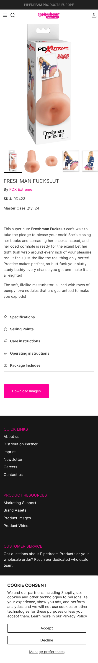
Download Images (26, 391)
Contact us (13, 474)
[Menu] (5, 15)
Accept (47, 628)
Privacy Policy (75, 616)
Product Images (17, 518)
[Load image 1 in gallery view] (49, 84)
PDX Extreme (20, 189)
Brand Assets (15, 510)
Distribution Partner (21, 444)
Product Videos (17, 525)
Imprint (10, 451)
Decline (46, 640)
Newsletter (13, 459)
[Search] (15, 15)
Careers (10, 467)
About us (11, 436)
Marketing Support (20, 502)
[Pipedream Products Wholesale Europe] (49, 15)
